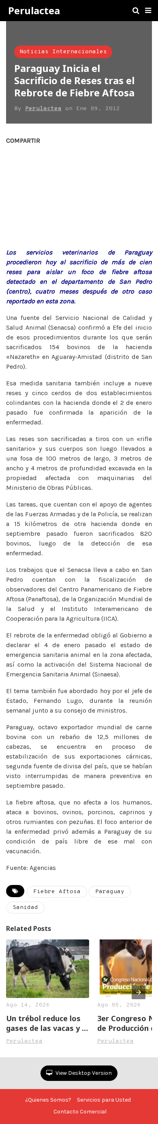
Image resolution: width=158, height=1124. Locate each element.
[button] (148, 10)
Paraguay (109, 891)
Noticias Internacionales (63, 51)
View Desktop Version (83, 1073)
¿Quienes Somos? (48, 1099)
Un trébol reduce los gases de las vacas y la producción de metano (47, 1023)
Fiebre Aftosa (57, 891)
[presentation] (138, 992)
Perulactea (34, 10)
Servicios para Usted (104, 1099)
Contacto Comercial (80, 1111)
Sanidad (25, 907)
